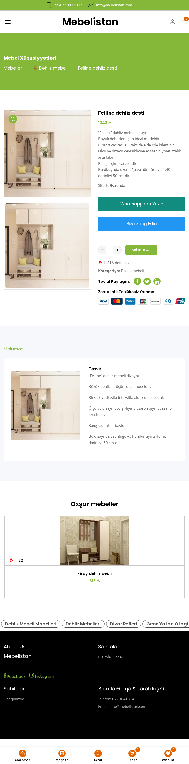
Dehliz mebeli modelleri (30, 624)
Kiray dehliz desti (94, 573)
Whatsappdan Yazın (141, 204)
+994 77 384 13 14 (68, 5)
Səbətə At (141, 249)
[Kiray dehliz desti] (94, 540)
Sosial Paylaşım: (114, 281)
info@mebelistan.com (114, 5)
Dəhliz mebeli (132, 270)
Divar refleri (123, 624)
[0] (183, 22)
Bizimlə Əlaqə (110, 656)
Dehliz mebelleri (83, 624)
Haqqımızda (14, 699)
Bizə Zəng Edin (142, 224)
